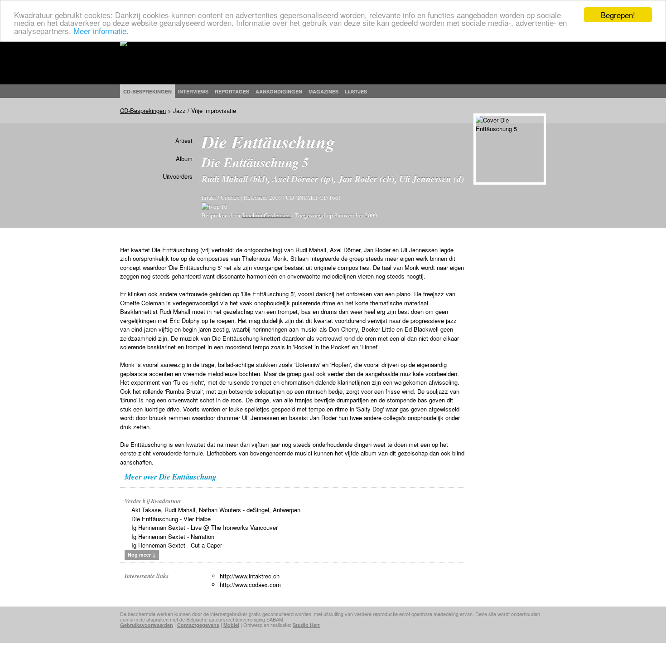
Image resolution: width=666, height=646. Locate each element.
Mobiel (231, 625)
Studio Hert (306, 625)
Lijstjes (356, 91)
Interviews (193, 91)
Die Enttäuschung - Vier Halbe (171, 518)
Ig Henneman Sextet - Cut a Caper (176, 545)
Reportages (232, 91)
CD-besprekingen (147, 91)
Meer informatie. (101, 30)
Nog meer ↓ (142, 554)
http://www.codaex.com (250, 584)
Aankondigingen (279, 91)
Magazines (323, 91)
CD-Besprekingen (143, 110)
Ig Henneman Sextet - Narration (172, 536)
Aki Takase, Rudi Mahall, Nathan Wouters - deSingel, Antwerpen (215, 509)
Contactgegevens (198, 625)
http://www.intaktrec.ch (250, 576)
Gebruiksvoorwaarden (146, 625)
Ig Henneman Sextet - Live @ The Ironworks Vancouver (204, 527)
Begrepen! (618, 14)
